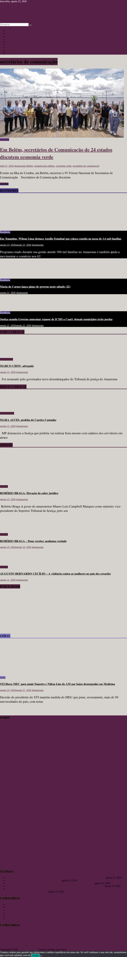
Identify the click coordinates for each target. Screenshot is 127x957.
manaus (96, 937)
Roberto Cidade (113, 942)
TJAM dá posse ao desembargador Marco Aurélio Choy (33, 880)
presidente (100, 942)
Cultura (9, 33)
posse (50, 943)
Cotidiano (11, 39)
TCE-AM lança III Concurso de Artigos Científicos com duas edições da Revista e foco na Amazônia (55, 877)
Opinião (10, 36)
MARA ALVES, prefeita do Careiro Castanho (28, 420)
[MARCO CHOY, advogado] (9, 354)
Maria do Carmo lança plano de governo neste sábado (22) (35, 286)
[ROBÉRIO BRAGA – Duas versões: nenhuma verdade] (10, 529)
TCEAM (37, 946)
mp (110, 938)
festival (14, 938)
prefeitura (68, 942)
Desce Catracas (13, 50)
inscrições (73, 938)
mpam (115, 938)
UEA (45, 946)
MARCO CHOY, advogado (17, 366)
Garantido (22, 938)
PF (46, 943)
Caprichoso (62, 933)
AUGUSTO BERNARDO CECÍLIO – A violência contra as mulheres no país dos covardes (55, 573)
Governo (45, 938)
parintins (37, 942)
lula (86, 938)
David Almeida (106, 933)
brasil (55, 933)
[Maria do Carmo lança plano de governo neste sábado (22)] (10, 274)
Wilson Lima (56, 946)
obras (121, 938)
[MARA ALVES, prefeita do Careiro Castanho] (9, 408)
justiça (81, 938)
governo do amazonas (59, 938)
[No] (41, 956)
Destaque (4, 139)
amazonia (40, 933)
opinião (25, 942)
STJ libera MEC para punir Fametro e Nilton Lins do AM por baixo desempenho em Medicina (57, 684)
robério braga (6, 946)
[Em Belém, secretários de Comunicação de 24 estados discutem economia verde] (62, 136)
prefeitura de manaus (84, 942)
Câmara (93, 933)
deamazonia (20, 166)
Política (9, 53)
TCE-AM (27, 946)
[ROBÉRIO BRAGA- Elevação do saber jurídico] (30, 481)
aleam (14, 933)
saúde (14, 947)
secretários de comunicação (86, 166)
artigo (49, 933)
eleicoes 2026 (5, 938)
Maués (106, 938)
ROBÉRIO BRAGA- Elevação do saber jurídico (29, 493)
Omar (2, 943)
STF (19, 947)
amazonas (27, 932)
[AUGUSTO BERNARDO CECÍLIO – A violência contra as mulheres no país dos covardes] (10, 561)
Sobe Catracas (13, 47)
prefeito (57, 942)
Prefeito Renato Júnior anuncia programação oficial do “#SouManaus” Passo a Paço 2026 (50, 883)
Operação (17, 943)
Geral (9, 42)
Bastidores (11, 44)
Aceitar (35, 955)
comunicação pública (44, 166)
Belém (29, 166)
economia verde (63, 166)
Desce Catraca (7, 413)
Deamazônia (121, 933)
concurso (86, 933)
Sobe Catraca (6, 359)
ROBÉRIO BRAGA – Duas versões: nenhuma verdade (33, 541)
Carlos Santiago (75, 933)
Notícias (10, 30)
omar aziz (9, 943)
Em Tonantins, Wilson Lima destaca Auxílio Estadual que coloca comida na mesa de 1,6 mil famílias (60, 238)
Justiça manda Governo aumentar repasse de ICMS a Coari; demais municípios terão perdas (56, 319)
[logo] (7, 737)
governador (34, 938)
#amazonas (5, 933)
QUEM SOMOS (8, 740)
